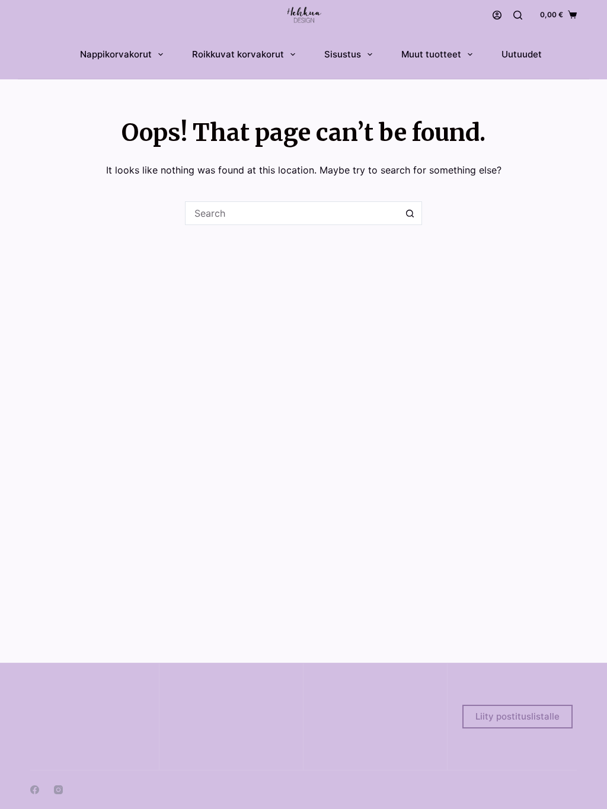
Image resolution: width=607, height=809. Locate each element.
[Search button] (410, 213)
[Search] (517, 15)
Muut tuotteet (431, 54)
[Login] (497, 15)
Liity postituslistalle (517, 716)
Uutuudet (521, 54)
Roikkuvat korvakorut (238, 54)
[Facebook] (34, 789)
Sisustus (342, 54)
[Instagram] (58, 789)
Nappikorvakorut (116, 54)
